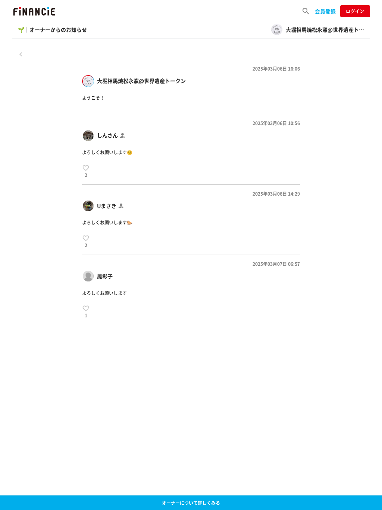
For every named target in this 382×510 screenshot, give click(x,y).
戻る (20, 54)
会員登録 (325, 11)
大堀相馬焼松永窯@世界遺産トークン (141, 80)
